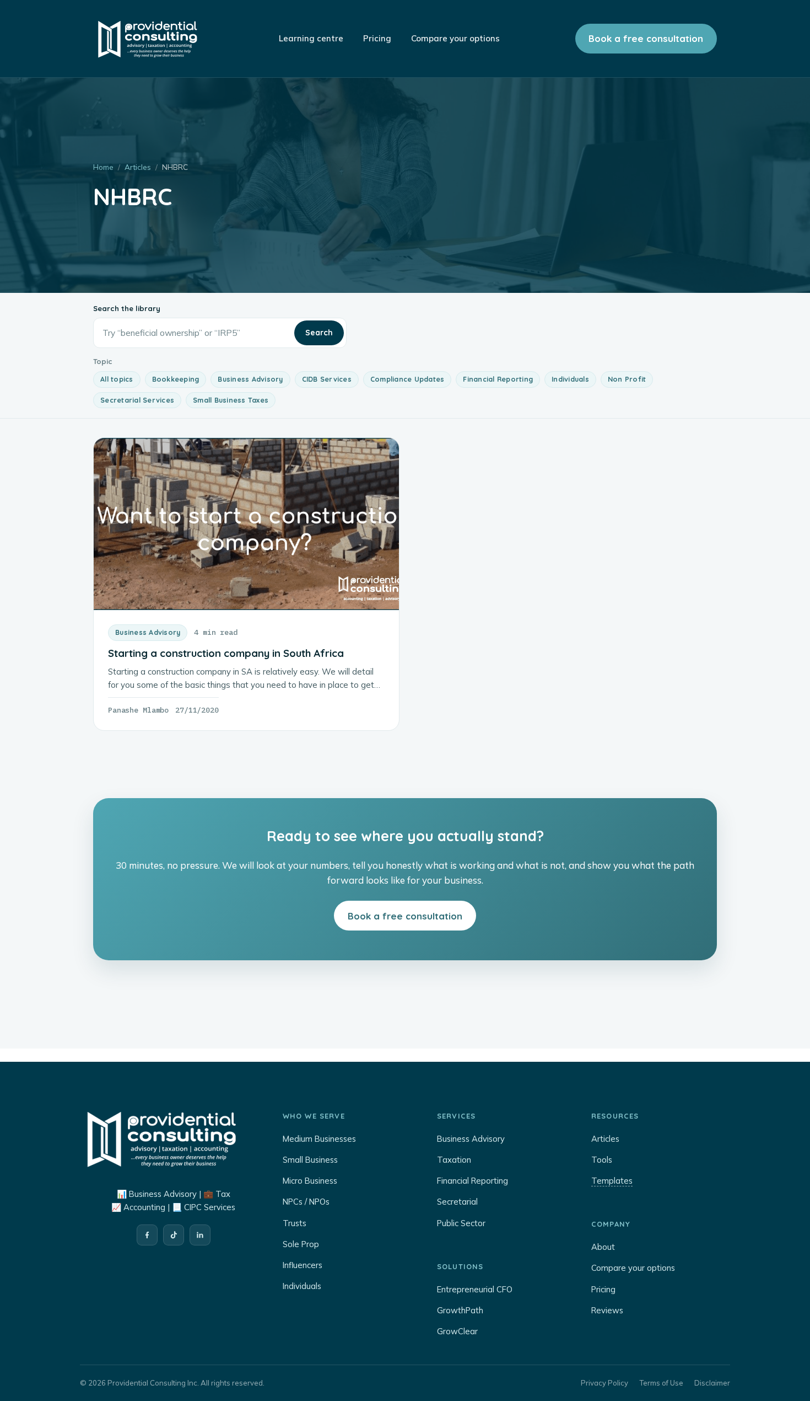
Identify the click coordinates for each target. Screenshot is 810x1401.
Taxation (454, 1159)
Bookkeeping (175, 379)
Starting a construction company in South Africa (226, 653)
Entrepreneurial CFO (474, 1289)
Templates (612, 1180)
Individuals (570, 379)
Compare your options (633, 1268)
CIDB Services (327, 379)
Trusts (294, 1223)
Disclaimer (712, 1382)
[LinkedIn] (200, 1234)
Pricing (603, 1289)
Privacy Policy (604, 1382)
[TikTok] (173, 1234)
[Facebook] (147, 1234)
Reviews (607, 1310)
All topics (116, 379)
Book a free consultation (645, 38)
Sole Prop (301, 1244)
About (603, 1247)
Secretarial (457, 1201)
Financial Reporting (498, 379)
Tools (601, 1159)
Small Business (310, 1159)
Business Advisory (250, 379)
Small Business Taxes (230, 399)
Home (103, 167)
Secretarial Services (137, 399)
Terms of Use (661, 1382)
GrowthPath (460, 1310)
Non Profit (627, 379)
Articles (138, 167)
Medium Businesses (319, 1138)
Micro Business (310, 1180)
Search (319, 333)
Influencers (302, 1265)
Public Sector (461, 1223)
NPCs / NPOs (306, 1201)
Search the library (126, 308)
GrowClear (457, 1331)
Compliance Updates (407, 379)
